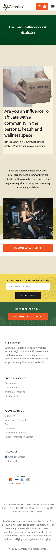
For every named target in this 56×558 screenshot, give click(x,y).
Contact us (10, 383)
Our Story (10, 415)
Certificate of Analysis (16, 432)
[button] (53, 6)
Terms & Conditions (15, 391)
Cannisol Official (16, 456)
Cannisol (12, 461)
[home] (13, 5)
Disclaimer (10, 428)
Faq (7, 424)
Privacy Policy (12, 395)
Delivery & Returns (14, 387)
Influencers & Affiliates (16, 420)
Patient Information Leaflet (19, 436)
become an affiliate (28, 248)
